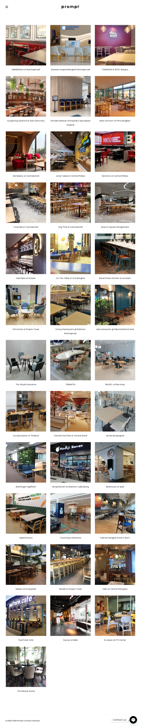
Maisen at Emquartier (26, 589)
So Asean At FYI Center (115, 640)
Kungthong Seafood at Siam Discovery (26, 120)
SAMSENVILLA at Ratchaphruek (26, 69)
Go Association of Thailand (26, 435)
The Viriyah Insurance (26, 384)
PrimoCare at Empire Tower (26, 329)
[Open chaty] (133, 720)
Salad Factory (25, 537)
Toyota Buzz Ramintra (70, 537)
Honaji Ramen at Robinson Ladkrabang (70, 486)
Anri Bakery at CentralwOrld (26, 176)
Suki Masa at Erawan (26, 278)
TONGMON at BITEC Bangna (115, 69)
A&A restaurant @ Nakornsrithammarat (115, 329)
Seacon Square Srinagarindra (115, 227)
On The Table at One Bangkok (70, 278)
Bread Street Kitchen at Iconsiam (115, 278)
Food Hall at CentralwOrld (26, 227)
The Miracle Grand (26, 691)
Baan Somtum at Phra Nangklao (115, 120)
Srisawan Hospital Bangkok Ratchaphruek (70, 69)
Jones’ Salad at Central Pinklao (70, 176)
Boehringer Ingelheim (26, 486)
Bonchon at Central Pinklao (115, 176)
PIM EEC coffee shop (115, 384)
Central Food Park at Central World (70, 435)
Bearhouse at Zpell (115, 486)
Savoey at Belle (70, 640)
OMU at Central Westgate (115, 589)
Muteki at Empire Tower (70, 589)
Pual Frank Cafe (25, 640)
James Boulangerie (115, 435)
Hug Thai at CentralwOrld (70, 227)
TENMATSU (70, 384)
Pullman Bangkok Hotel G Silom (115, 537)
